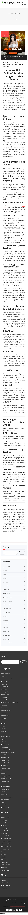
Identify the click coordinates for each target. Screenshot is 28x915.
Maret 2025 (6, 631)
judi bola (4, 697)
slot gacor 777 (6, 776)
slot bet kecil (5, 763)
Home (7, 19)
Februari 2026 (7, 589)
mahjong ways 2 (6, 710)
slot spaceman (6, 786)
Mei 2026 (5, 578)
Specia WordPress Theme (17, 906)
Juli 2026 (5, 570)
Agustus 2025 (6, 612)
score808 (4, 734)
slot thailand (5, 789)
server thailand (6, 736)
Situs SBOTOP (6, 750)
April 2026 (5, 582)
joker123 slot (5, 694)
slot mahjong (5, 781)
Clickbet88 (5, 686)
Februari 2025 (7, 635)
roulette (4, 723)
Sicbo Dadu (5, 742)
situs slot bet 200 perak (8, 752)
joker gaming (5, 692)
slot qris (4, 784)
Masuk (4, 880)
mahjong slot (5, 707)
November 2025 (7, 601)
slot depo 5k (5, 770)
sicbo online (9, 58)
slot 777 (4, 755)
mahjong (4, 705)
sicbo (4, 58)
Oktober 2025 (7, 605)
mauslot (4, 713)
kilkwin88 (4, 700)
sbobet (4, 728)
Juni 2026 (5, 574)
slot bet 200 (5, 760)
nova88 (4, 718)
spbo (3, 802)
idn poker (4, 689)
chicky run (4, 684)
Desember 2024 (7, 643)
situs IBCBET (5, 747)
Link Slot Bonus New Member (10, 702)
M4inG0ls (6, 56)
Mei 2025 (5, 624)
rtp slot (4, 726)
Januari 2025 (6, 639)
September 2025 (7, 608)
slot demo (5, 765)
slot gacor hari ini (6, 778)
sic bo (22, 56)
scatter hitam (5, 731)
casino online (5, 681)
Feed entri (5, 883)
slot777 (4, 791)
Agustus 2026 (6, 567)
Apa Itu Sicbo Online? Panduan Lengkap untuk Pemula (13, 64)
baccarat (4, 676)
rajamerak (4, 721)
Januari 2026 (6, 593)
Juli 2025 (5, 616)
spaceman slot (6, 799)
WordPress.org (6, 888)
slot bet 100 (5, 757)
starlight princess (6, 805)
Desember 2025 (7, 597)
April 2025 (5, 627)
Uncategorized (14, 56)
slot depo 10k (6, 768)
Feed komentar (6, 885)
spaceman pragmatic (7, 797)
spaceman (5, 794)
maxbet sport (5, 715)
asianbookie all (6, 673)
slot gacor (4, 773)
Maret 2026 (6, 586)
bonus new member (7, 679)
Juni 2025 (5, 620)
